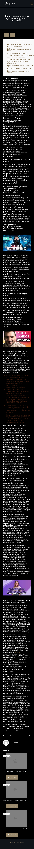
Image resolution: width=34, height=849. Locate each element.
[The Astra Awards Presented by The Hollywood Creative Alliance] (17, 3)
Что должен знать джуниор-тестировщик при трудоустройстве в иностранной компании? (20, 55)
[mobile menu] (31, 3)
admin (16, 742)
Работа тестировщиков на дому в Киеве (19, 50)
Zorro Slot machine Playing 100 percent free (15, 771)
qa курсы (18, 652)
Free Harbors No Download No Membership (15, 829)
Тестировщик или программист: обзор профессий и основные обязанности (18, 61)
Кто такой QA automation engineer (19, 68)
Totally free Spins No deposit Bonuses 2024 (14, 800)
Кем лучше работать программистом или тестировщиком (20, 45)
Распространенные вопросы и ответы (18, 72)
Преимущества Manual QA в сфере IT (20, 66)
